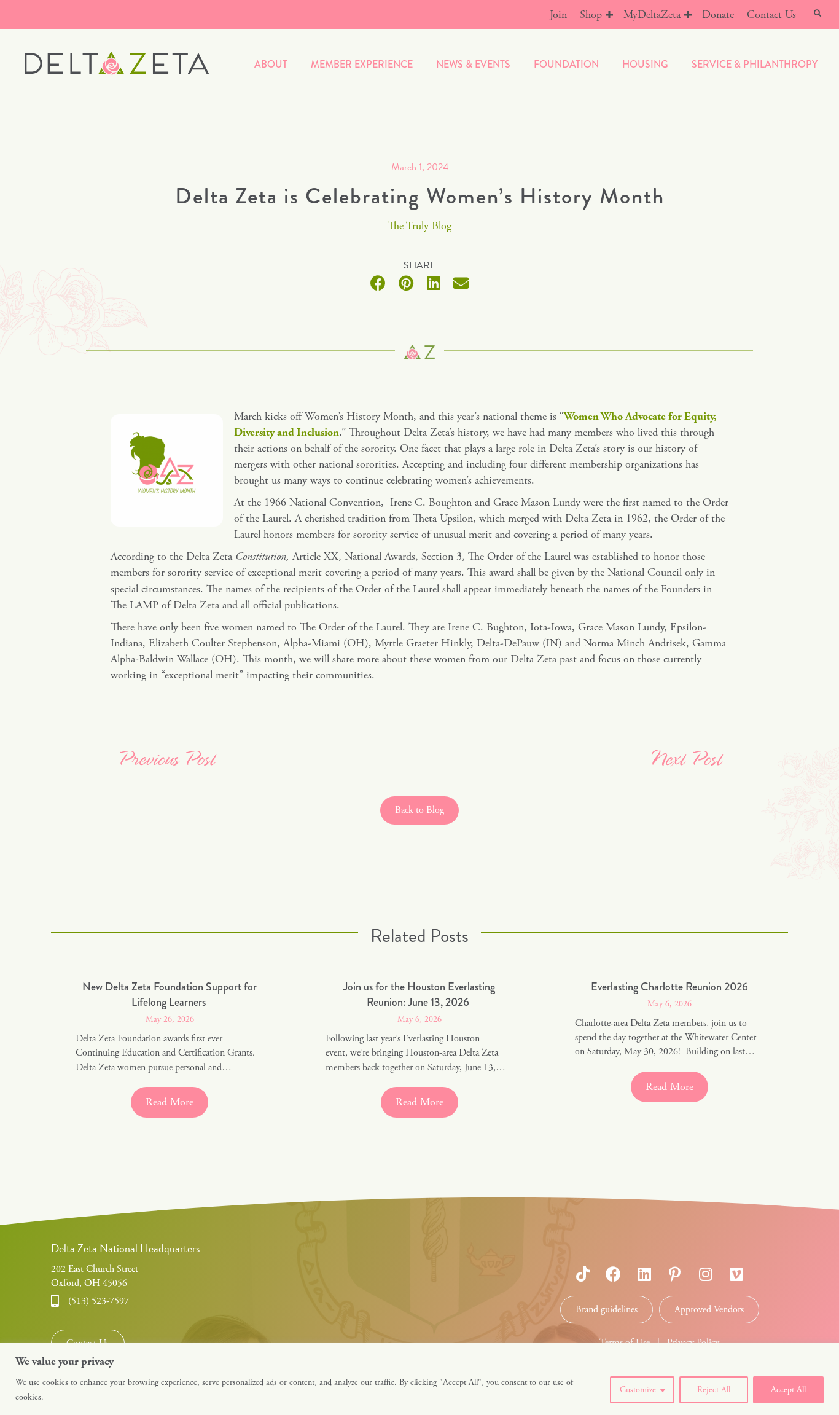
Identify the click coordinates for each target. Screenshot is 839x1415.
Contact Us (771, 14)
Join (558, 14)
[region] (419, 1379)
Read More (177, 1102)
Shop (591, 14)
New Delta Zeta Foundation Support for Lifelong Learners (169, 994)
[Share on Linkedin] (433, 283)
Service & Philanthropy (755, 64)
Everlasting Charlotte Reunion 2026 (669, 987)
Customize (638, 1389)
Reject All (713, 1389)
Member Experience (362, 64)
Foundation (566, 64)
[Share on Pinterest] (405, 283)
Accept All (788, 1389)
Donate (718, 14)
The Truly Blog (419, 226)
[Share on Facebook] (378, 283)
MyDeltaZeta (652, 14)
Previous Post (166, 760)
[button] (609, 14)
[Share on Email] (461, 283)
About (270, 64)
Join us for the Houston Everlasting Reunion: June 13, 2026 (419, 994)
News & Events (473, 64)
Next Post (685, 760)
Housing (645, 64)
